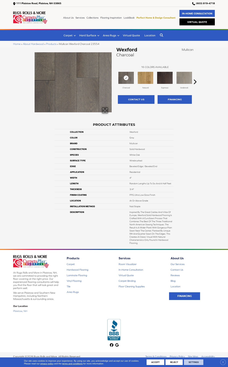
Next (195, 77)
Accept (155, 362)
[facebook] (111, 345)
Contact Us (136, 99)
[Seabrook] (184, 78)
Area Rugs (109, 35)
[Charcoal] (126, 78)
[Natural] (145, 78)
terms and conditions (72, 363)
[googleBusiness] (117, 345)
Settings (194, 362)
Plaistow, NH (20, 311)
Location (149, 35)
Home (16, 43)
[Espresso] (164, 78)
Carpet (68, 35)
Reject (174, 362)
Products (51, 43)
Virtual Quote (131, 35)
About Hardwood (33, 43)
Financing (175, 99)
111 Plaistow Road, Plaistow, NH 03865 (38, 3)
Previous (114, 77)
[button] (197, 13)
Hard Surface (87, 35)
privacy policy (47, 363)
